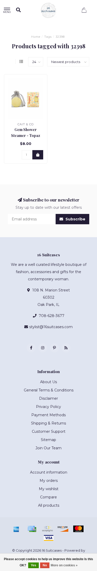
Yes (33, 565)
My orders (49, 480)
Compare (48, 497)
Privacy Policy (48, 406)
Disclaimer (48, 398)
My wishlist (48, 489)
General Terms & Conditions (48, 390)
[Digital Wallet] (47, 529)
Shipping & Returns (48, 423)
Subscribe (74, 219)
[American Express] (16, 529)
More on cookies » (64, 565)
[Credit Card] (31, 529)
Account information (48, 472)
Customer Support (48, 431)
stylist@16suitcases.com (51, 327)
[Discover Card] (62, 529)
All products (48, 505)
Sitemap (48, 439)
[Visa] (48, 538)
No (45, 565)
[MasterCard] (78, 529)
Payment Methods (48, 415)
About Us (48, 382)
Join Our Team (48, 448)
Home (35, 36)
